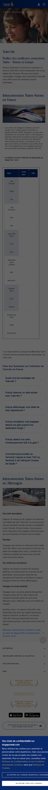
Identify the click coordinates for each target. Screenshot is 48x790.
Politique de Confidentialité (14, 761)
